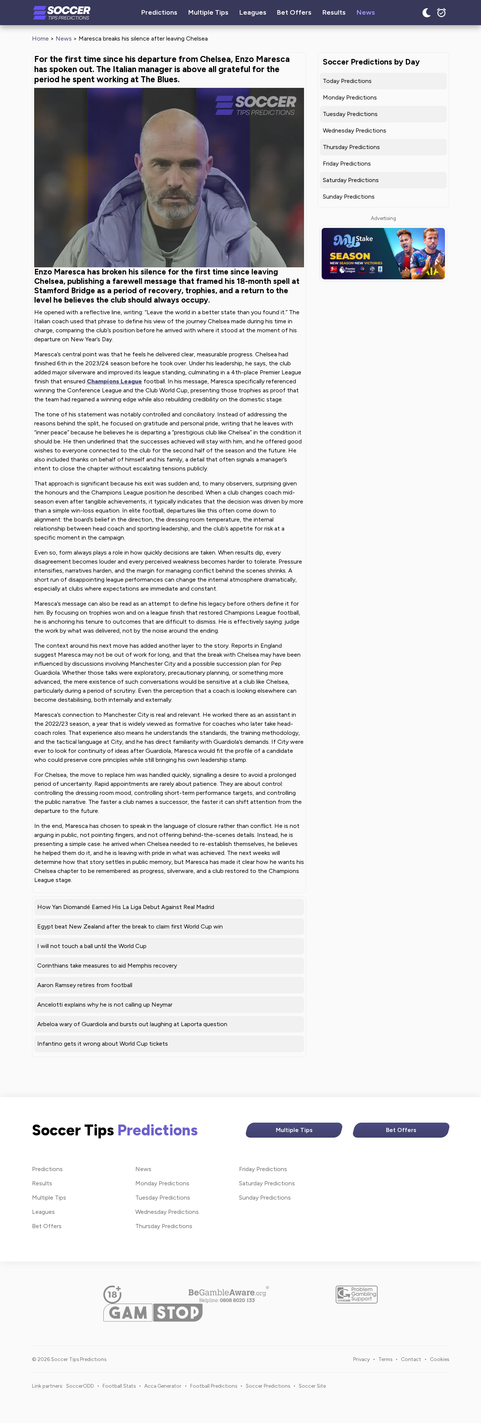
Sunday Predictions (349, 196)
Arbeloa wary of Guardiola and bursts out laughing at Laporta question (132, 1024)
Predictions (159, 12)
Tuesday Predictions (350, 114)
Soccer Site (312, 1386)
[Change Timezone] (441, 12)
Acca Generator (163, 1386)
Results (334, 12)
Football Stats (119, 1386)
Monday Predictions (350, 97)
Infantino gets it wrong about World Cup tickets (102, 1043)
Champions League (114, 381)
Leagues (252, 12)
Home (40, 38)
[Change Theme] (426, 12)
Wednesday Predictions (354, 130)
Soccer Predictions (268, 1386)
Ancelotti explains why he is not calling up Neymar (104, 1004)
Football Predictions (213, 1386)
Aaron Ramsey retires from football (84, 985)
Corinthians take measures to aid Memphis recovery (107, 965)
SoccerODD (80, 1386)
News (366, 12)
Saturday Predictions (351, 180)
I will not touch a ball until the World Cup (92, 946)
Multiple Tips (208, 12)
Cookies (439, 1359)
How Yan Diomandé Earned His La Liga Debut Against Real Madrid (125, 906)
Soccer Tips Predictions (62, 12)
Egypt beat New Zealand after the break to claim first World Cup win (130, 926)
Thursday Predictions (351, 147)
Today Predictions (347, 80)
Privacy (361, 1359)
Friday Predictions (347, 163)
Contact (411, 1359)
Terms (385, 1359)
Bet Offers (294, 12)
